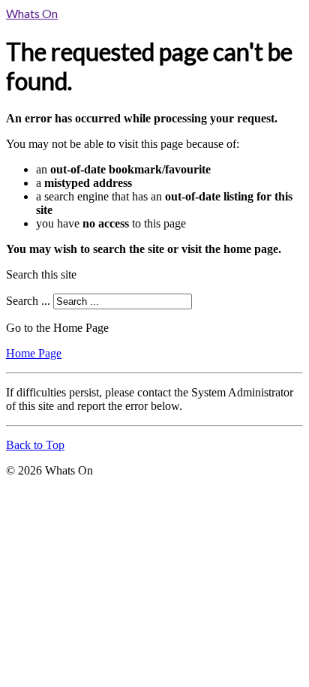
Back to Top (35, 444)
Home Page (34, 353)
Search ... (28, 300)
